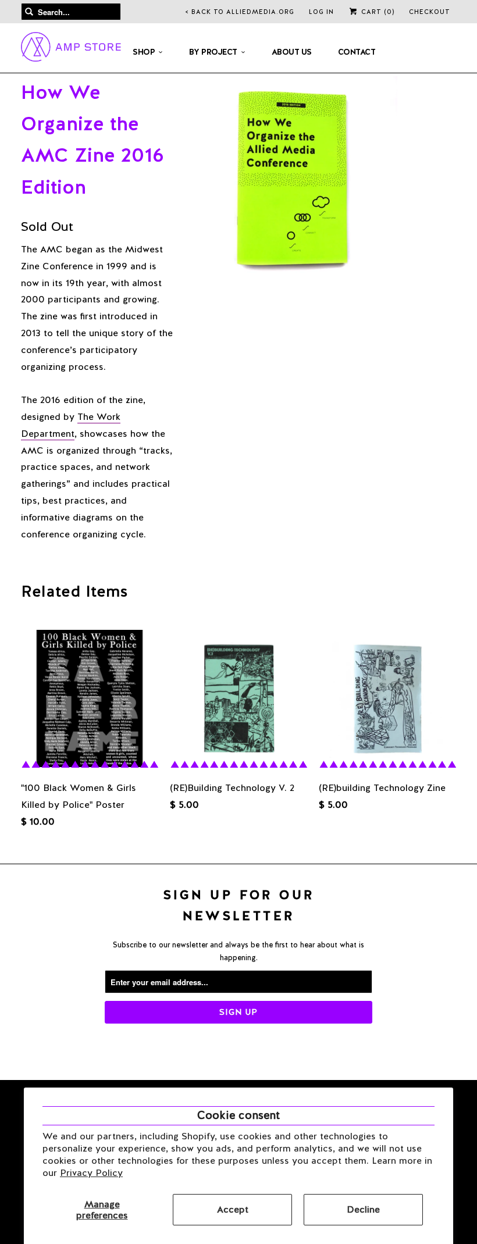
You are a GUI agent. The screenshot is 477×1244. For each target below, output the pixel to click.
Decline (363, 1209)
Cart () (376, 12)
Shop (144, 52)
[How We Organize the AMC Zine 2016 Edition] (292, 180)
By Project (213, 52)
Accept (232, 1209)
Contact (357, 52)
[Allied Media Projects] (71, 49)
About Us (292, 52)
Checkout (429, 12)
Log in (321, 12)
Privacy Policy (91, 1173)
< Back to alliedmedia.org (240, 12)
